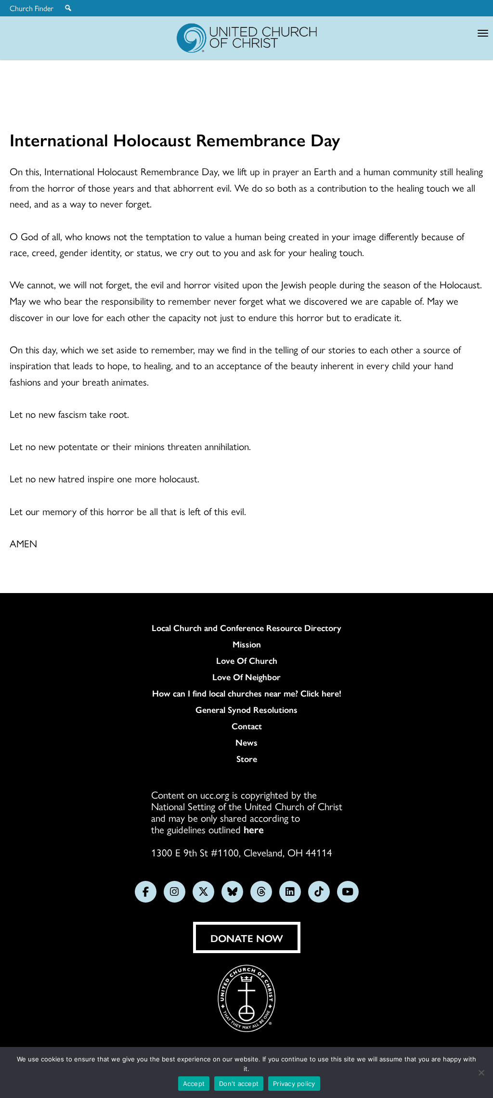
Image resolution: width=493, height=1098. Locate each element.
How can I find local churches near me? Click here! (246, 693)
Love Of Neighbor (246, 677)
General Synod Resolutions (246, 709)
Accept (194, 1083)
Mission (247, 644)
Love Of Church (246, 660)
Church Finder (31, 8)
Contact (247, 726)
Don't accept (239, 1083)
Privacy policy (294, 1083)
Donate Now (246, 937)
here (254, 829)
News (246, 742)
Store (246, 758)
